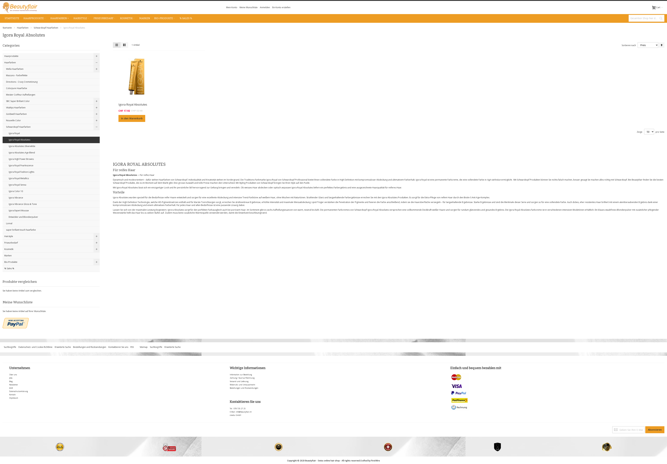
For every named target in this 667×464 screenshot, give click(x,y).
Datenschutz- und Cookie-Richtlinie (35, 347)
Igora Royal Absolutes (132, 104)
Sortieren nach (629, 45)
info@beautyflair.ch (244, 412)
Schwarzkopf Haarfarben (46, 27)
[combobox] (646, 18)
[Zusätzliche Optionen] (16, 319)
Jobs (10, 378)
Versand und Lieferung (239, 381)
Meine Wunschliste (249, 7)
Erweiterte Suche (63, 347)
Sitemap (144, 347)
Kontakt (12, 394)
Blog (11, 381)
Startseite (7, 27)
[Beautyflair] (20, 7)
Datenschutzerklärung (18, 391)
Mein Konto (231, 7)
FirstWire (375, 460)
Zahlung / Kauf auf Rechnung (242, 378)
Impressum (13, 398)
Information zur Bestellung (241, 374)
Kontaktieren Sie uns (118, 347)
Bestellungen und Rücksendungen (89, 347)
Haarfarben (23, 27)
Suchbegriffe (10, 347)
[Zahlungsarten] (459, 374)
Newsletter (13, 384)
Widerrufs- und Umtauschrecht (242, 384)
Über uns (13, 374)
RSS (132, 347)
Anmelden (265, 7)
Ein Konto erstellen (281, 7)
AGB (11, 388)
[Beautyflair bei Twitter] (3, 427)
